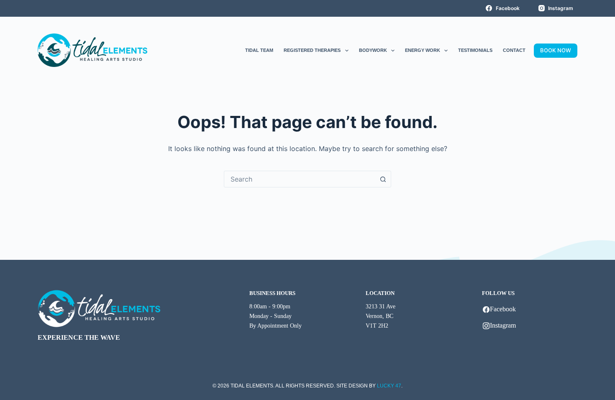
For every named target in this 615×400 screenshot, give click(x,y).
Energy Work (422, 50)
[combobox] (299, 179)
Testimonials (475, 50)
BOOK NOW (555, 50)
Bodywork (373, 50)
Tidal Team (259, 50)
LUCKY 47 (389, 386)
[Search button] (383, 179)
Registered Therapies (312, 50)
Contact (514, 50)
